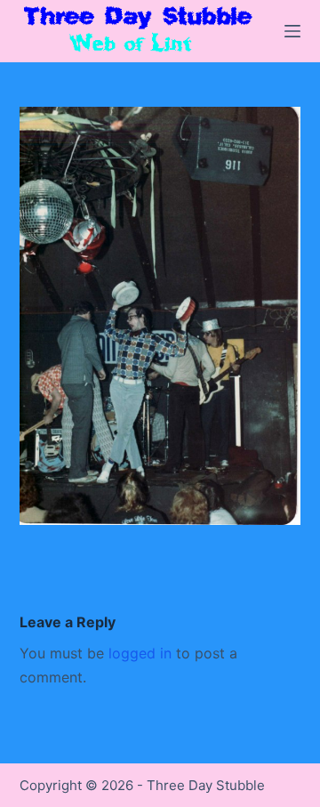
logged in (140, 653)
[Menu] (292, 31)
